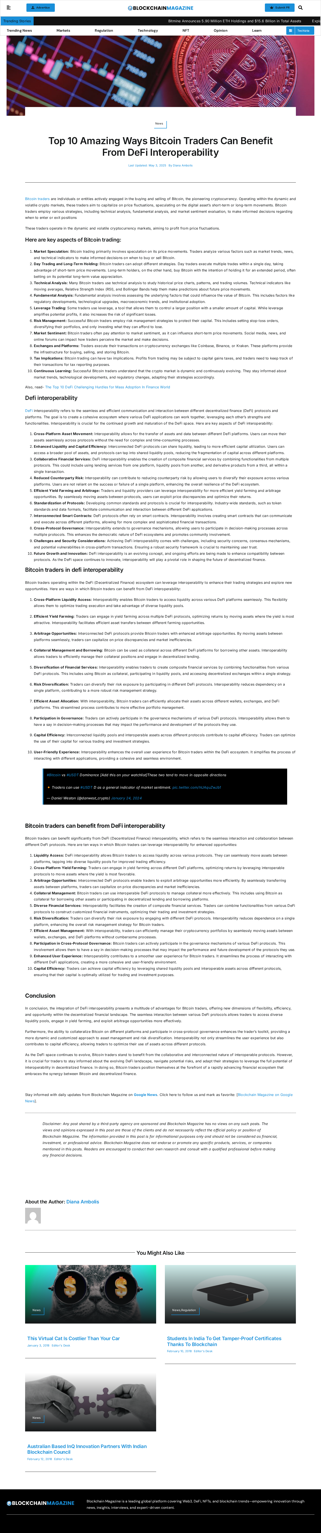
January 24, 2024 (126, 798)
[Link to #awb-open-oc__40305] (305, 7)
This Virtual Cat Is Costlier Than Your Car (73, 1338)
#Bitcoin (53, 775)
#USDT (73, 775)
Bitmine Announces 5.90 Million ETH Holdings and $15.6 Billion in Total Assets (182, 21)
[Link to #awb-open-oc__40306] (9, 7)
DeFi (29, 410)
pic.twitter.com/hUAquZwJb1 (197, 787)
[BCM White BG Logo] (160, 7)
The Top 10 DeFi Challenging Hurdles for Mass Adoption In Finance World (107, 387)
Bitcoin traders (37, 199)
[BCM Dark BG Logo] (40, 1502)
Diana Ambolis (183, 165)
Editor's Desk (61, 1345)
